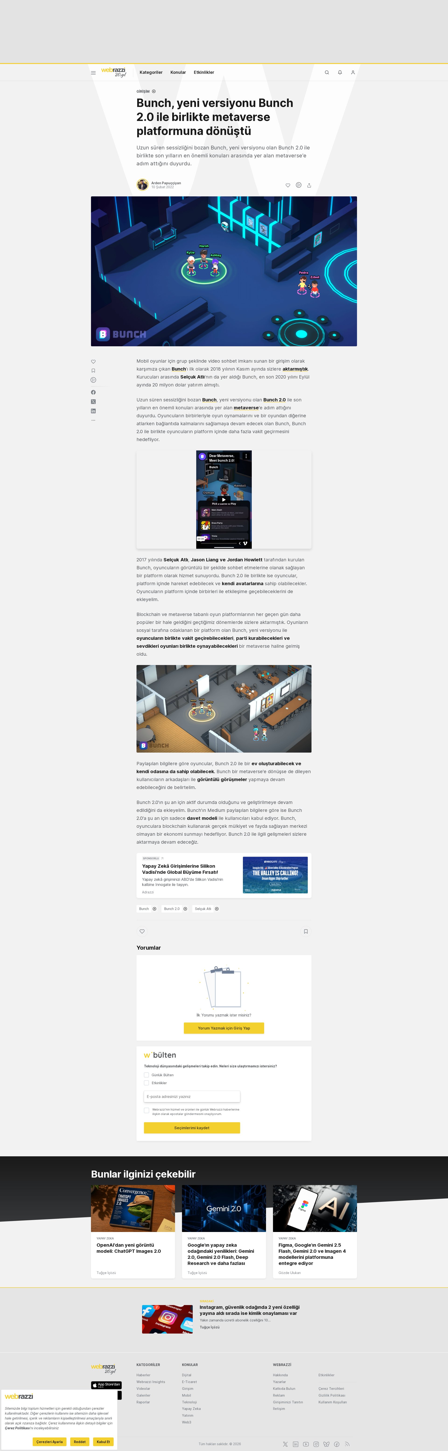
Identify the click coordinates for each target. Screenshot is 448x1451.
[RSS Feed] (346, 1444)
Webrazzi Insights (150, 1382)
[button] (224, 709)
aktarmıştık (295, 369)
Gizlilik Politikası (331, 1395)
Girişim (143, 91)
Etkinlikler (204, 72)
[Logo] (113, 72)
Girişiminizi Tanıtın (288, 1402)
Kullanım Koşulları (332, 1402)
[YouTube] (305, 1444)
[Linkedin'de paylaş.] (93, 411)
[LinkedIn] (295, 1444)
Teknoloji (189, 1402)
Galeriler (143, 1395)
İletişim (279, 1409)
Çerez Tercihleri (331, 1389)
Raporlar (143, 1402)
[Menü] (93, 73)
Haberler (143, 1375)
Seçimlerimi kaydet (192, 1127)
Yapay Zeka (105, 1238)
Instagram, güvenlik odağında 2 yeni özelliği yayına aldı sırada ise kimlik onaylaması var (250, 1310)
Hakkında (280, 1375)
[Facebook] (336, 1444)
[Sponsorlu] (275, 875)
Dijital (186, 1375)
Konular (178, 72)
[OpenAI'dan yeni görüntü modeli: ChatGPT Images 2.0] (133, 1208)
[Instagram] (315, 1444)
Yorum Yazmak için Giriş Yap (224, 1028)
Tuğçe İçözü (106, 1273)
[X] (285, 1444)
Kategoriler (151, 72)
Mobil (186, 1395)
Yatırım (187, 1415)
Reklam (279, 1395)
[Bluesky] (326, 1444)
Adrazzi (148, 892)
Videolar (143, 1389)
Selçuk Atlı (203, 909)
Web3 (186, 1422)
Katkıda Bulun (284, 1389)
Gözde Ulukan (290, 1273)
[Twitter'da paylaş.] (93, 401)
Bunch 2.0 (172, 909)
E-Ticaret (189, 1382)
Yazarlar (279, 1382)
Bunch (179, 369)
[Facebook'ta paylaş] (93, 392)
